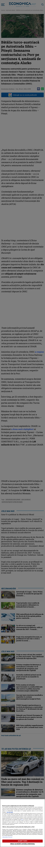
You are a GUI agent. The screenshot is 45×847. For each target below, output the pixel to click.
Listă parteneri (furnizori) (7, 837)
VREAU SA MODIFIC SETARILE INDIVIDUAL (22, 844)
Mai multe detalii (10, 812)
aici (22, 819)
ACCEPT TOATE (22, 841)
